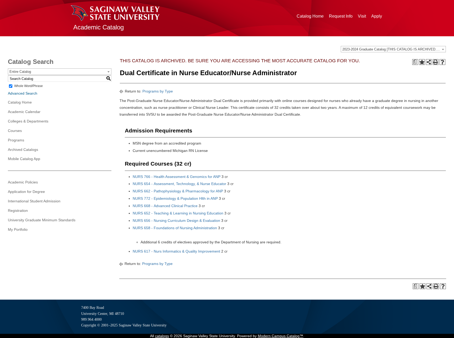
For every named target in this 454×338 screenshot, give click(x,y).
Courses (15, 131)
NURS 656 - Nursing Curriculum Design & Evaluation (176, 220)
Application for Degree (26, 192)
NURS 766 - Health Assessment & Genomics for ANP (176, 177)
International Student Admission (34, 201)
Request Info (341, 16)
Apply (376, 16)
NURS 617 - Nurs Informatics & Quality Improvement (176, 251)
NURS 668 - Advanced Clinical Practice (165, 206)
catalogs (162, 336)
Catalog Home (310, 16)
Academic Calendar (24, 112)
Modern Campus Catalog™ (280, 336)
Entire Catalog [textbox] (20, 72)
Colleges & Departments (28, 121)
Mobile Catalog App (24, 159)
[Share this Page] (429, 62)
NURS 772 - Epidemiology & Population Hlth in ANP (175, 198)
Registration (18, 210)
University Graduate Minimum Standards (41, 220)
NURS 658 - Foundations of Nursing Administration (175, 228)
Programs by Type (157, 91)
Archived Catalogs (23, 149)
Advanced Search (22, 93)
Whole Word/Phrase (28, 86)
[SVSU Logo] (115, 13)
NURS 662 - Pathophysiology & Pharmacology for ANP (178, 191)
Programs (16, 140)
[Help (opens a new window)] (442, 62)
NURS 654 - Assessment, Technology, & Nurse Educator (179, 184)
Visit (362, 16)
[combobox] (393, 49)
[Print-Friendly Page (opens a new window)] (435, 62)
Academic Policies (23, 182)
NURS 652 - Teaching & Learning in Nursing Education (178, 213)
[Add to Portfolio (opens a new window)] (422, 62)
